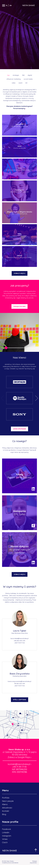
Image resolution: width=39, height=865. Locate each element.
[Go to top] (36, 850)
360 (23, 75)
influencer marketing (14, 79)
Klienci (5, 804)
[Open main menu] (3, 5)
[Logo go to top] (9, 850)
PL (7, 5)
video (13, 83)
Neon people (8, 801)
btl (26, 83)
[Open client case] (19, 382)
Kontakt (5, 811)
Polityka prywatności (33, 861)
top (8, 75)
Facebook (6, 829)
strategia (16, 75)
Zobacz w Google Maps (19, 757)
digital (30, 75)
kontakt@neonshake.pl (19, 764)
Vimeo (5, 839)
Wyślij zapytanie (19, 700)
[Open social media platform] (33, 488)
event (20, 83)
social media (28, 79)
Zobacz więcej (19, 273)
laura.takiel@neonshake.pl (19, 638)
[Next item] (36, 398)
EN (11, 5)
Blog (4, 814)
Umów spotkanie (19, 429)
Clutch (4, 842)
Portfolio (5, 798)
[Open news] (19, 476)
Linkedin (5, 832)
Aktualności (7, 808)
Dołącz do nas (19, 306)
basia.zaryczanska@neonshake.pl (19, 681)
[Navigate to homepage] (28, 5)
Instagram (6, 836)
